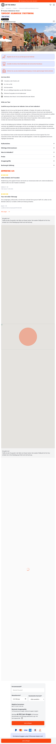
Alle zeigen (4, 211)
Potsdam (15, 8)
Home (2, 8)
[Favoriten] (50, 5)
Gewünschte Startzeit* (35, 696)
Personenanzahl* (17, 686)
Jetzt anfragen (28, 723)
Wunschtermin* (16, 695)
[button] (54, 21)
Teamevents (8, 8)
